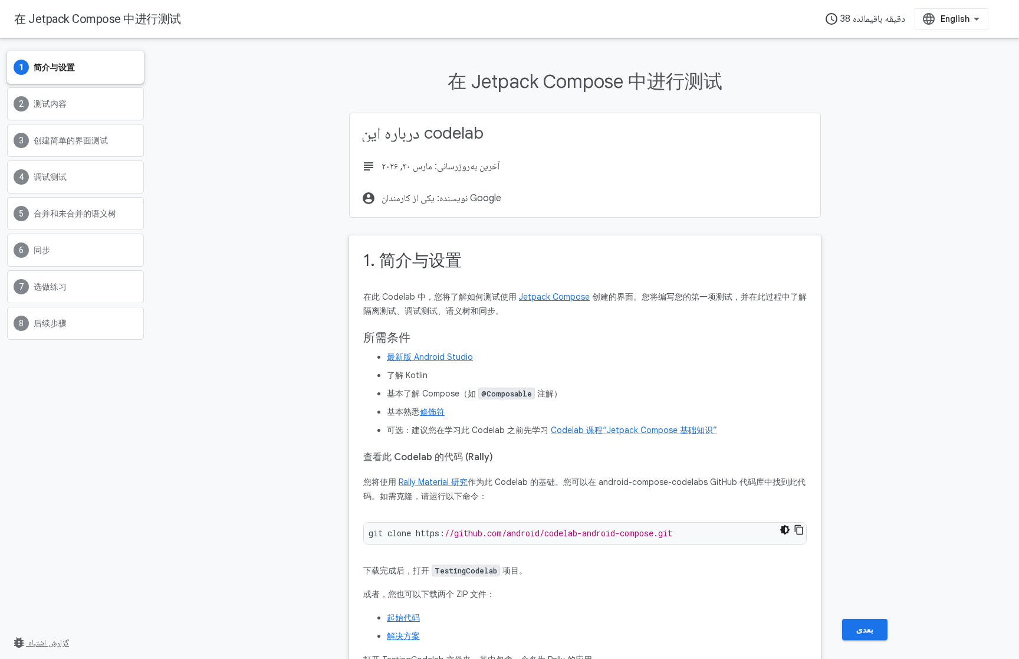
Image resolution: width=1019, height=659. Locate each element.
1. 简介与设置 (412, 260)
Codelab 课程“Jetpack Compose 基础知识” (634, 430)
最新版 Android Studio (430, 357)
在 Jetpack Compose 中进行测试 (97, 19)
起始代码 (403, 617)
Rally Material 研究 (433, 482)
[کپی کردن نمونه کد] (799, 530)
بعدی (864, 629)
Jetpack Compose (554, 296)
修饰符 (432, 411)
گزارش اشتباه (40, 642)
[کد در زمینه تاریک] (785, 530)
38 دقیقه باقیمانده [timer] (864, 19)
